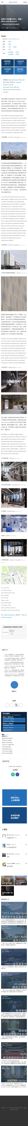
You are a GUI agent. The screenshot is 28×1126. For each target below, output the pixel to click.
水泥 (10, 47)
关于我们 (3, 1107)
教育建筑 (11, 54)
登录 (14, 766)
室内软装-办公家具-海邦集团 (7, 753)
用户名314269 (10, 835)
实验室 (17, 52)
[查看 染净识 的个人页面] (4, 845)
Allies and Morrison (14, 39)
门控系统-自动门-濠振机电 (7, 740)
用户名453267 (10, 854)
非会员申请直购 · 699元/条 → (8, 725)
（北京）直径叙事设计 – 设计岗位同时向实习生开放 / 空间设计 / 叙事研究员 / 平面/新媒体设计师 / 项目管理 (14, 655)
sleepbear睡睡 (11, 863)
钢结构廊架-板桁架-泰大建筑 (7, 738)
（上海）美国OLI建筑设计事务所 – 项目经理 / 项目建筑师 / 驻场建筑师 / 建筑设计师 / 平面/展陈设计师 (14, 659)
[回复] (27, 835)
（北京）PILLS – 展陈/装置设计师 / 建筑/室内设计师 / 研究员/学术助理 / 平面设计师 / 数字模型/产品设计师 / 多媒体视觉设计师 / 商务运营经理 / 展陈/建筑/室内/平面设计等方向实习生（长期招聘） (14, 671)
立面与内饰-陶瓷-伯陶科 (6, 746)
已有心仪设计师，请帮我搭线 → (9, 718)
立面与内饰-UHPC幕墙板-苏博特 (8, 744)
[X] (16, 705)
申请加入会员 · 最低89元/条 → (8, 727)
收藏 (15, 28)
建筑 (10, 44)
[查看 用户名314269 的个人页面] (4, 836)
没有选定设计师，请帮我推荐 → (9, 721)
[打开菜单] (2, 2)
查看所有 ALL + (5, 736)
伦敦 (10, 49)
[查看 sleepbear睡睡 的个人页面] (4, 864)
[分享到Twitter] (7, 28)
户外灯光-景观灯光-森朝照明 (7, 751)
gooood (13, 2)
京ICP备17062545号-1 (19, 1107)
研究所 (17, 54)
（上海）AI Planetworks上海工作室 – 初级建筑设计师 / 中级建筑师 (14, 667)
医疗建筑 (11, 52)
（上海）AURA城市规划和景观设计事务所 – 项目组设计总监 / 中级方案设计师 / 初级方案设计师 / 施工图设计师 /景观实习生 (14, 663)
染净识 (8, 844)
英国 (10, 41)
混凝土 (15, 47)
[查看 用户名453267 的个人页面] (4, 855)
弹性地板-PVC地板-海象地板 (7, 742)
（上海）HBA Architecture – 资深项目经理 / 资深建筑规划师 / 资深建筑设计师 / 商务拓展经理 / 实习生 (14, 674)
